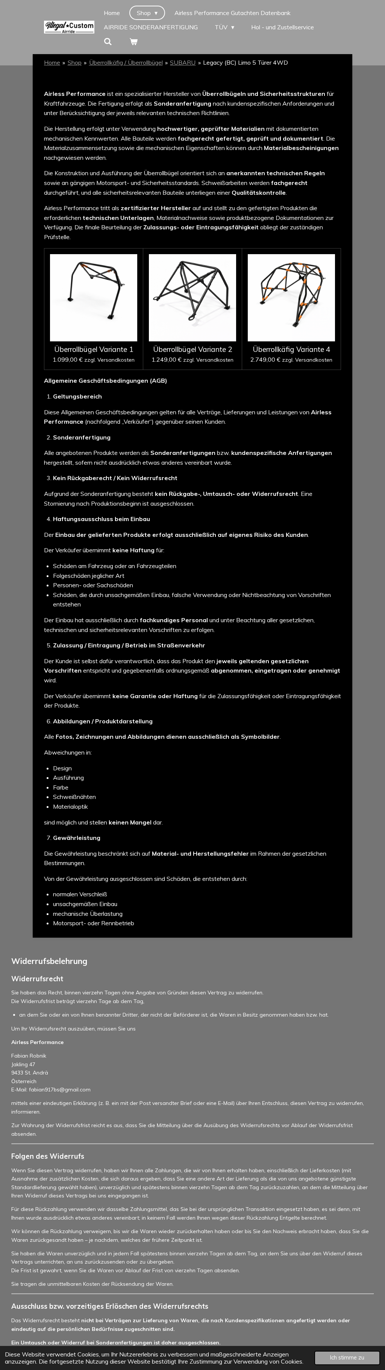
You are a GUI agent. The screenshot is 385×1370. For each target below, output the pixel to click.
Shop (75, 62)
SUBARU (183, 62)
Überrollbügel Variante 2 (192, 349)
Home (52, 62)
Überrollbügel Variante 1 (93, 349)
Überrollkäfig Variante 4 (291, 349)
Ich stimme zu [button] (347, 1357)
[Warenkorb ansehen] (133, 41)
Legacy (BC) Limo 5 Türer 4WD (245, 62)
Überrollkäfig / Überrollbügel (126, 62)
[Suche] (108, 41)
